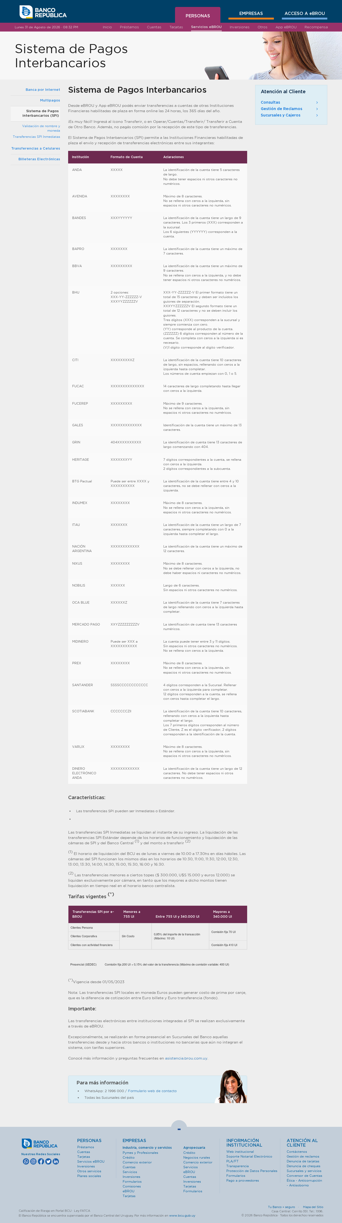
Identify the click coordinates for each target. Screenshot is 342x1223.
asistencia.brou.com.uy (186, 1058)
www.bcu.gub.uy (182, 1215)
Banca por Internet (43, 90)
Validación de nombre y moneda (41, 128)
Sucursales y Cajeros (280, 115)
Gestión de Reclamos (281, 109)
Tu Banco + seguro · (285, 1207)
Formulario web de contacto (152, 1091)
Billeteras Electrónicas (39, 159)
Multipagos (50, 100)
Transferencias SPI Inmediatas (36, 136)
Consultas (270, 102)
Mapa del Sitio (313, 1207)
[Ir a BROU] (43, 12)
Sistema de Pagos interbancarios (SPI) (40, 114)
